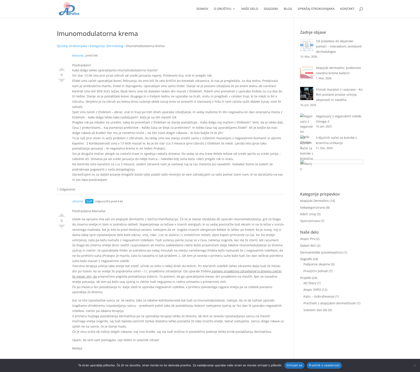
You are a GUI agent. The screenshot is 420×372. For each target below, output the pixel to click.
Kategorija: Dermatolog (106, 46)
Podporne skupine (316, 264)
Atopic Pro (307, 239)
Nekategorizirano (312, 207)
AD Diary (309, 283)
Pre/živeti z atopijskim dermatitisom (329, 303)
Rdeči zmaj (308, 214)
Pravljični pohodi (315, 271)
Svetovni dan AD (315, 310)
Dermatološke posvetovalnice (321, 252)
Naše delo (249, 9)
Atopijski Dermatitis (314, 201)
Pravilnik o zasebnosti (324, 365)
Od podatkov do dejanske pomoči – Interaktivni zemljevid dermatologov (338, 46)
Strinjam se (294, 365)
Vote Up (61, 67)
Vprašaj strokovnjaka (316, 9)
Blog (288, 9)
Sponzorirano (310, 221)
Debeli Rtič (308, 245)
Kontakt (347, 9)
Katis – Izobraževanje (318, 296)
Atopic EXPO (312, 289)
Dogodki (271, 9)
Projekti (305, 278)
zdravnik (77, 201)
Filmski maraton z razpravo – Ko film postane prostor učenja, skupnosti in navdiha (339, 94)
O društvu (222, 9)
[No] (414, 365)
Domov (202, 9)
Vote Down (61, 82)
